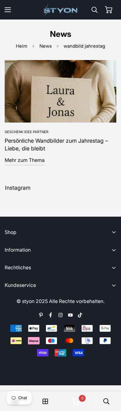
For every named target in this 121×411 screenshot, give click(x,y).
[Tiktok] (80, 315)
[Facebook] (50, 315)
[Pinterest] (40, 315)
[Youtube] (70, 315)
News (45, 46)
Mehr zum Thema (25, 160)
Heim (21, 46)
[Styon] (61, 9)
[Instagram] (60, 315)
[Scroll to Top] (110, 378)
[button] (109, 10)
